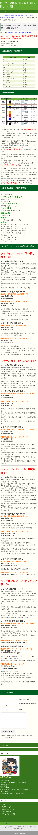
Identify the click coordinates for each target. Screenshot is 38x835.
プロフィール (6, 807)
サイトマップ (5, 823)
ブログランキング (8, 809)
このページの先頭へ (20, 833)
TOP (3, 804)
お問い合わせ (6, 811)
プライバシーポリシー (9, 814)
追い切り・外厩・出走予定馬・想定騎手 (20, 32)
